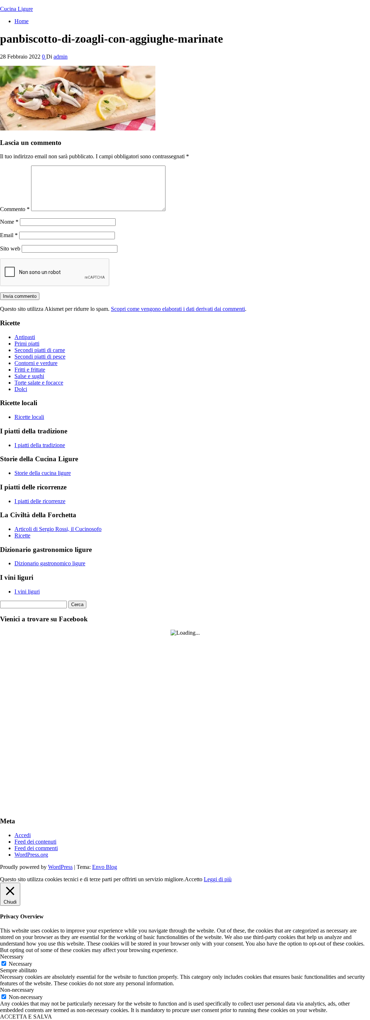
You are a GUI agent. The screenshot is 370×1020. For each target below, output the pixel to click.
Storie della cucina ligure (42, 473)
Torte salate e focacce (38, 383)
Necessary (20, 964)
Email (9, 235)
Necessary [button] (11, 956)
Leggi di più (218, 879)
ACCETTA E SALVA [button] (26, 1016)
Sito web (10, 248)
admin (60, 56)
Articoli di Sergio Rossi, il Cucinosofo (58, 529)
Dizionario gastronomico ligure (49, 563)
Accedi (22, 835)
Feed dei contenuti (35, 842)
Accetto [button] (193, 879)
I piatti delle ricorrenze (39, 501)
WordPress (60, 867)
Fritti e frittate (29, 370)
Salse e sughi (29, 376)
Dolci (20, 389)
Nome (9, 222)
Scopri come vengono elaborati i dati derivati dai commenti (178, 309)
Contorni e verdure (35, 363)
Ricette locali (29, 417)
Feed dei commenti (36, 848)
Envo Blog (104, 867)
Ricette (22, 535)
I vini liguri (27, 591)
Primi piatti (26, 343)
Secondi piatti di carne (39, 350)
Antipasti (24, 337)
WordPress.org (31, 855)
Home (21, 21)
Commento (15, 209)
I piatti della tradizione (39, 445)
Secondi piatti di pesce (39, 356)
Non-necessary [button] (17, 990)
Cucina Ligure (16, 9)
